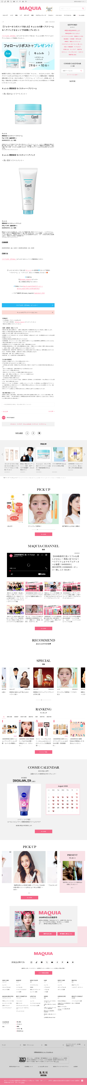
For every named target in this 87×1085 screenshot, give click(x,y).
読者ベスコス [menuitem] (19, 1003)
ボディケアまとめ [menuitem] (62, 987)
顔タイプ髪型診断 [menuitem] (76, 1003)
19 (63, 804)
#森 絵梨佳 (66, 39)
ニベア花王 (27, 819)
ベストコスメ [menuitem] (59, 15)
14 (72, 801)
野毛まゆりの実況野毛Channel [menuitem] (49, 1011)
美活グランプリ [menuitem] (75, 985)
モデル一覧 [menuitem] (19, 1028)
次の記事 (51, 411)
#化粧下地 (79, 49)
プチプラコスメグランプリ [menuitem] (22, 1005)
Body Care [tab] (23, 716)
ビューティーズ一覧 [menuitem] (6, 1003)
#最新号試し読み (72, 54)
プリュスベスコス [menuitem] (20, 1011)
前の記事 (5, 411)
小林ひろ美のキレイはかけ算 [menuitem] (50, 1005)
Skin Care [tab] (9, 716)
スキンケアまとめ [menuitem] (6, 987)
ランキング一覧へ (43, 752)
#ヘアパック (35, 424)
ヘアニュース (14, 477)
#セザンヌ (81, 52)
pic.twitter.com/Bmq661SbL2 (32, 288)
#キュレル (28, 270)
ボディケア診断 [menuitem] (61, 989)
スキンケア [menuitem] (5, 15)
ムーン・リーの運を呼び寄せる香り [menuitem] (64, 1009)
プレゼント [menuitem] (50, 15)
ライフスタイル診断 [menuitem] (34, 1005)
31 (53, 811)
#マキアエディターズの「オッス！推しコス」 (72, 44)
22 (77, 804)
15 (77, 801)
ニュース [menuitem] (4, 985)
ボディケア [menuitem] (26, 15)
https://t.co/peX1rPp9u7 (29, 286)
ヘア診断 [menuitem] (46, 991)
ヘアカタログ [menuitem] (47, 987)
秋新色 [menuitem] (31, 987)
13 (67, 801)
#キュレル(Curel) (27, 424)
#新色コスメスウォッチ (75, 41)
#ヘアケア (19, 424)
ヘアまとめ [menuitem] (46, 989)
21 (72, 804)
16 (48, 804)
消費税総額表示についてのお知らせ (43, 1052)
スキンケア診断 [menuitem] (5, 989)
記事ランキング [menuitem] (5, 1005)
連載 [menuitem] (74, 15)
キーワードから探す (72, 74)
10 (53, 801)
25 (58, 808)
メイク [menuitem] (11, 15)
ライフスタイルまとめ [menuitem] (35, 1003)
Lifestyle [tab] (42, 716)
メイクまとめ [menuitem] (19, 987)
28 (72, 808)
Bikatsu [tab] (31, 716)
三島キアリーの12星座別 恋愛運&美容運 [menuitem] (64, 1004)
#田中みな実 (78, 39)
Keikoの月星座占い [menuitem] (62, 1000)
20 (67, 804)
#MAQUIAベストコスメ (72, 33)
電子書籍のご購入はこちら (66, 933)
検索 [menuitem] (3, 1026)
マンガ (3, 1045)
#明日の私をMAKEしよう (72, 30)
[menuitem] (8, 981)
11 (58, 801)
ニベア (20, 819)
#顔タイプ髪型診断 (68, 46)
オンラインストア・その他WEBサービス (73, 1045)
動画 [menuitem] (18, 1026)
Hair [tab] (36, 716)
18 (58, 804)
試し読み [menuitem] (19, 1021)
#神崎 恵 (66, 41)
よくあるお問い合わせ (43, 1066)
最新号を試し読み (48, 933)
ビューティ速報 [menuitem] (33, 991)
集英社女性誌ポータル (79, 1)
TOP (4, 477)
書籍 (46, 1045)
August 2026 (63, 786)
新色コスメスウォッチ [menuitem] (35, 989)
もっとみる (43, 534)
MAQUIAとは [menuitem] (20, 1031)
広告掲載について (29, 1066)
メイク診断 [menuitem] (18, 991)
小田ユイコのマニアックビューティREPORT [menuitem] (50, 1008)
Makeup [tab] (16, 716)
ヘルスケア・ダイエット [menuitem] (77, 987)
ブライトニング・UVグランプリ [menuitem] (22, 1008)
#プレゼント (39, 286)
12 (63, 801)
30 (49, 811)
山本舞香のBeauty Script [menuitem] (49, 1017)
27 (67, 808)
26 (63, 808)
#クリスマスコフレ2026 (67, 36)
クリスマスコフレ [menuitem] (34, 985)
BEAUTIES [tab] (49, 716)
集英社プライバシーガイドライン (60, 1066)
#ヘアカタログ (77, 46)
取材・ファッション (28, 1045)
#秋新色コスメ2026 (78, 36)
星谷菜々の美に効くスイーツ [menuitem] (50, 1015)
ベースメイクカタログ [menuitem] (21, 989)
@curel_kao (20, 288)
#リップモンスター (73, 52)
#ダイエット (64, 52)
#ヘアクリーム (42, 424)
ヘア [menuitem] (21, 15)
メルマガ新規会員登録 (43, 972)
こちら (57, 1061)
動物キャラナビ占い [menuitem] (62, 1006)
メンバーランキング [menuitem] (6, 1007)
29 (77, 808)
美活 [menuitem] (32, 15)
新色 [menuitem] (16, 15)
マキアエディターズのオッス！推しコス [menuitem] (50, 1001)
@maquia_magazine (25, 279)
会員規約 (76, 1066)
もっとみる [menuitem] (81, 15)
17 (53, 804)
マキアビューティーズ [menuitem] (41, 15)
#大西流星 (72, 39)
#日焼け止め (66, 49)
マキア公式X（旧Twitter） (9, 36)
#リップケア (73, 49)
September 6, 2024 (39, 293)
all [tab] (4, 716)
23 (49, 808)
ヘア (3, 22)
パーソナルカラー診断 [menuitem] (77, 1000)
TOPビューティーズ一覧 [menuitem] (8, 1000)
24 (53, 808)
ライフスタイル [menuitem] (67, 15)
